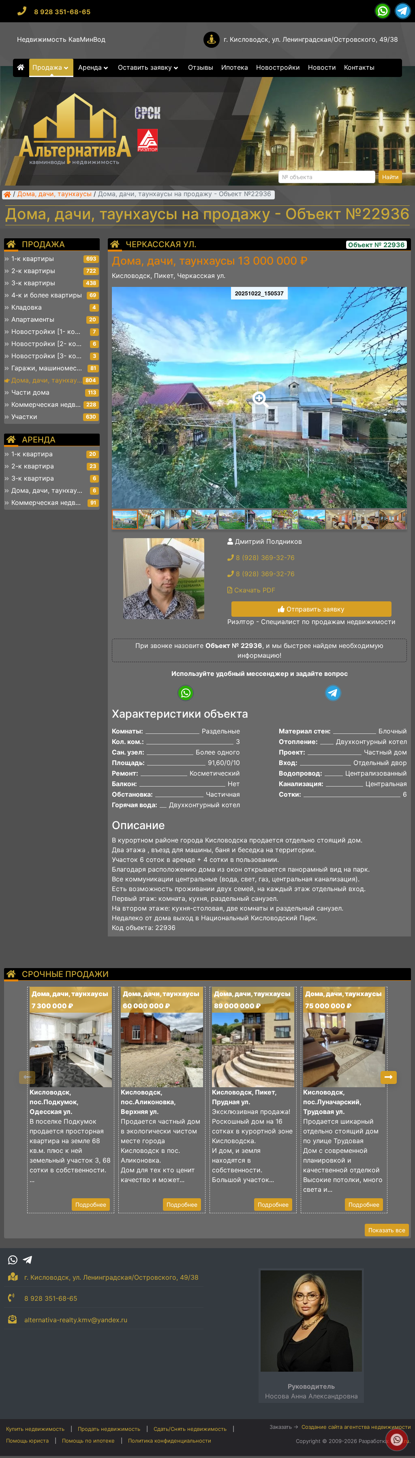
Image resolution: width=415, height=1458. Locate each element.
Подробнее (90, 1204)
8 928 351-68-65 (62, 12)
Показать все (386, 1230)
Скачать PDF (253, 590)
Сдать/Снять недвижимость (190, 1429)
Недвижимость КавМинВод (61, 39)
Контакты (359, 67)
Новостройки (278, 67)
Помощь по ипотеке (88, 1440)
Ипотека (234, 67)
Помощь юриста (27, 1440)
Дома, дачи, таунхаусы (54, 194)
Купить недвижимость (35, 1429)
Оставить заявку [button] (146, 67)
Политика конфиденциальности (169, 1440)
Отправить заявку (314, 609)
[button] (258, 393)
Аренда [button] (91, 67)
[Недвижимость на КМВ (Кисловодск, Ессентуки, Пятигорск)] (7, 194)
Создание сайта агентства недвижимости (356, 1427)
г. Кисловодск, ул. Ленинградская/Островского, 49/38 (311, 39)
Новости (322, 67)
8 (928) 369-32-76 (264, 558)
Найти (390, 176)
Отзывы (200, 67)
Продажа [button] (48, 67)
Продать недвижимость (109, 1429)
